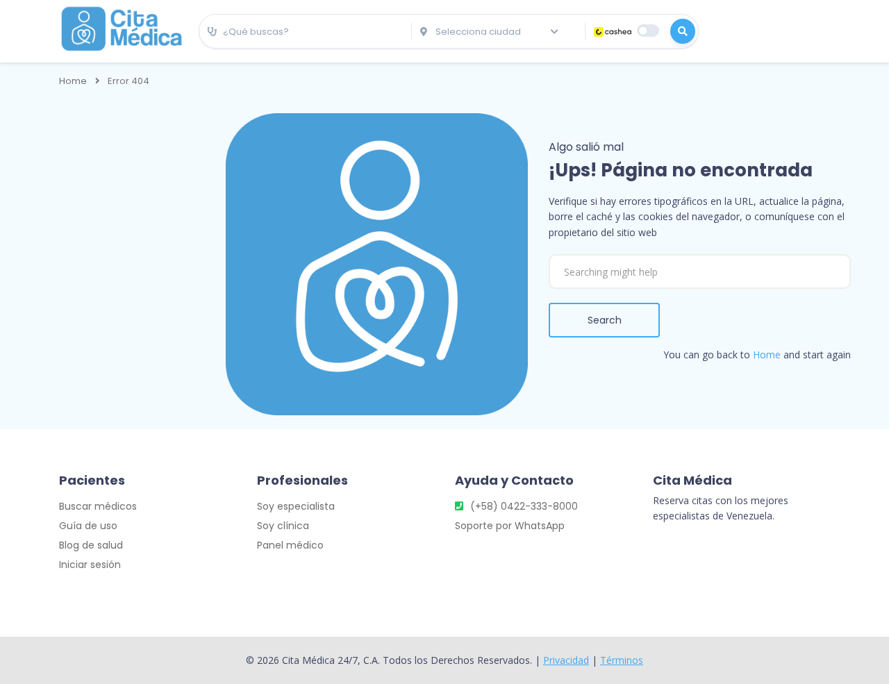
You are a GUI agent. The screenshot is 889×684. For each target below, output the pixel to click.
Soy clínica (283, 526)
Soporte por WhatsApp (510, 526)
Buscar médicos (98, 506)
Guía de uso (88, 526)
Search (605, 320)
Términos (621, 660)
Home (73, 80)
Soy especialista (296, 506)
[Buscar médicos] (682, 31)
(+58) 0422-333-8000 (524, 506)
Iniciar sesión (90, 565)
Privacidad (566, 660)
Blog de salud (91, 545)
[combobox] (305, 32)
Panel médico (290, 545)
